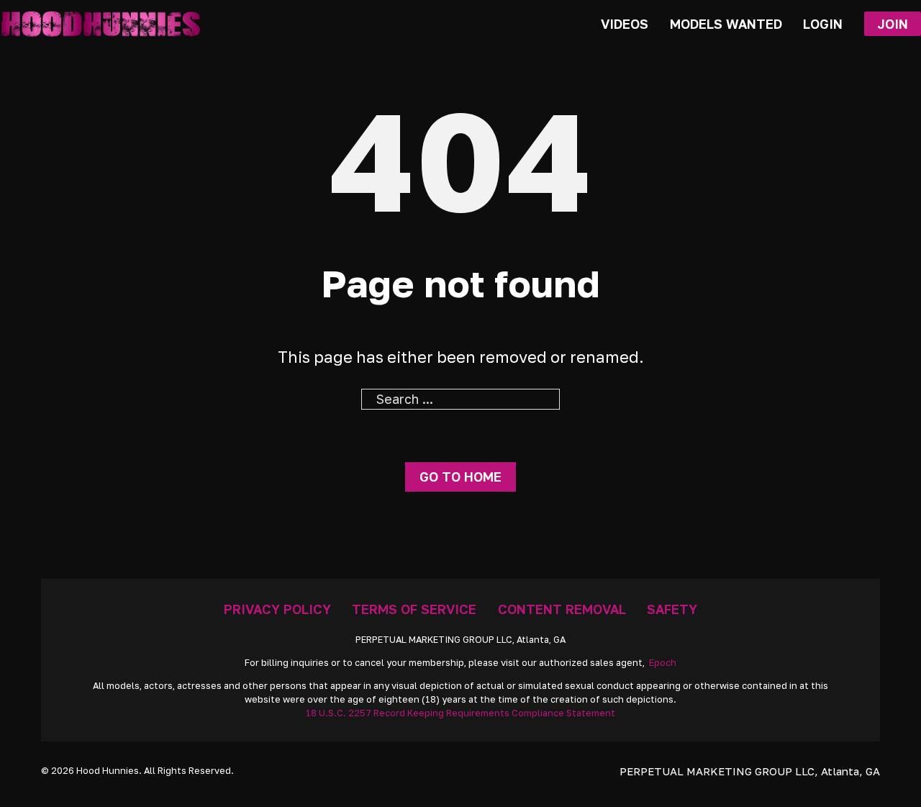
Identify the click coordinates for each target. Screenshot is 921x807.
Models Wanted (726, 24)
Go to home (460, 476)
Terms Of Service (414, 609)
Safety (672, 609)
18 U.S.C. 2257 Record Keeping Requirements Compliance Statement (460, 713)
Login (823, 24)
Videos (624, 24)
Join (892, 24)
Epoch (662, 662)
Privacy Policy (277, 609)
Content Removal (562, 609)
